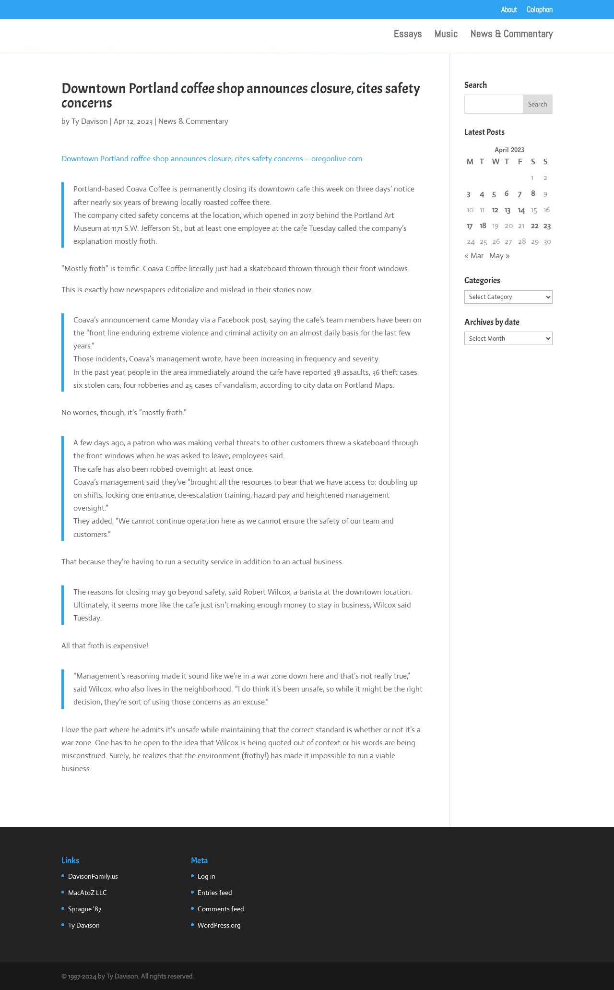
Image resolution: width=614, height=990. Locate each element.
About (509, 10)
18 (483, 225)
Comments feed (221, 909)
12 (495, 209)
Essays (408, 35)
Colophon (540, 10)
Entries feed (215, 892)
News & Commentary (512, 35)
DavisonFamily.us (93, 876)
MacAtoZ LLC (87, 892)
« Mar (474, 255)
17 (469, 225)
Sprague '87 (84, 909)
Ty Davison (89, 121)
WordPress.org (219, 925)
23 (547, 225)
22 (535, 225)
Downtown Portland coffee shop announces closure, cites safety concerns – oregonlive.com (211, 159)
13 (507, 209)
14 (521, 209)
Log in (206, 876)
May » (499, 255)
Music (446, 35)
